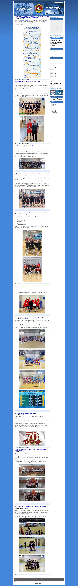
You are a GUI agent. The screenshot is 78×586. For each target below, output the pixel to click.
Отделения (36, 14)
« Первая (25, 576)
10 (36, 576)
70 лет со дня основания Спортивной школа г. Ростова (25, 413)
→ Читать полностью (18, 79)
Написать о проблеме (39, 583)
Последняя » (45, 576)
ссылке (62, 34)
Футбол (27, 214)
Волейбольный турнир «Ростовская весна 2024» (24, 145)
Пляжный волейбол (54, 113)
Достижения (41, 14)
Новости (16, 14)
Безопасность (53, 14)
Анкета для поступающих (53, 56)
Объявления (23, 18)
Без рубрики (53, 103)
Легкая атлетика (54, 106)
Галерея (51, 16)
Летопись (22, 414)
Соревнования (27, 82)
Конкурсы (53, 105)
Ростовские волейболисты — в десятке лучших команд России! (27, 81)
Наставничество (47, 14)
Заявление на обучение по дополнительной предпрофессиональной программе (56, 53)
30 (39, 576)
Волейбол (22, 82)
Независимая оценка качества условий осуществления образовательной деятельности (56, 35)
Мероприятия (23, 451)
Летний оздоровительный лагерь (54, 17)
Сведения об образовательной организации (26, 14)
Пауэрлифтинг (54, 112)
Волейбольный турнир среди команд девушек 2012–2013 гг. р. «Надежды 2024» (30, 317)
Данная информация (25, 20)
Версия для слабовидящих (47, 2)
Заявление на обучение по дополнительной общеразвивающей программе (56, 51)
